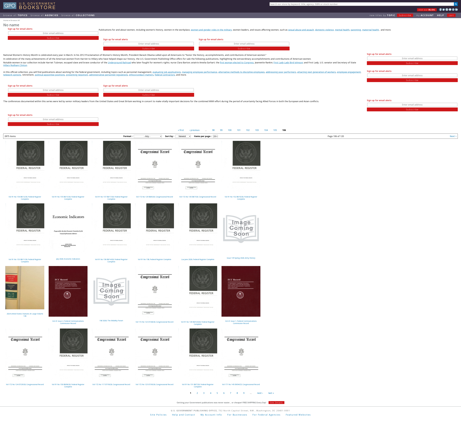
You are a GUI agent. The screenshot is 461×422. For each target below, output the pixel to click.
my (425, 15)
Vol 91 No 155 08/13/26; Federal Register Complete (68, 198)
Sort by (169, 136)
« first (181, 130)
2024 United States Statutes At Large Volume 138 (25, 315)
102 (248, 130)
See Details (276, 402)
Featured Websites (298, 414)
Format (127, 136)
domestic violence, (324, 29)
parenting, (356, 29)
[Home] (30, 8)
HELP (440, 15)
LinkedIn (456, 9)
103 (257, 130)
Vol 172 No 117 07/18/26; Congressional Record (111, 384)
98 (213, 130)
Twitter (443, 9)
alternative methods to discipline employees (241, 72)
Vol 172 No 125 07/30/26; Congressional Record (154, 384)
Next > (453, 136)
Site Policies (158, 414)
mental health (342, 29)
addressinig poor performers (281, 72)
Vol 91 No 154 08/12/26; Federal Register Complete (25, 198)
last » (271, 393)
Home (6, 20)
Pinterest (453, 9)
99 (221, 130)
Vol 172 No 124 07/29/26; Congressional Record (25, 384)
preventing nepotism (77, 74)
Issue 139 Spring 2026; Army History (241, 258)
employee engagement (349, 72)
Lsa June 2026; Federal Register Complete (197, 259)
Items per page (202, 136)
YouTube (450, 9)
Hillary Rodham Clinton (15, 65)
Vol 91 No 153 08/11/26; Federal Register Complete (25, 260)
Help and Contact (183, 414)
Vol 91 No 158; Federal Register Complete (154, 259)
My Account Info (211, 414)
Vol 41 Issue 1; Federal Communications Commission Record (241, 322)
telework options (12, 74)
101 (239, 130)
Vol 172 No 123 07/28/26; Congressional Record (154, 322)
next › (260, 393)
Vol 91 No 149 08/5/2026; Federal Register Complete (197, 323)
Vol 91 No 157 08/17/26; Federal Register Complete (111, 198)
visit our (427, 9)
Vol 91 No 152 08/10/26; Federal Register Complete (241, 198)
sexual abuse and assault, (301, 29)
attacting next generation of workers (316, 72)
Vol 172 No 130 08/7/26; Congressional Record (197, 197)
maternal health (370, 29)
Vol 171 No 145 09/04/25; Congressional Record (241, 384)
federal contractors (165, 74)
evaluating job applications (167, 72)
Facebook (440, 9)
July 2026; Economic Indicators (68, 259)
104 (266, 130)
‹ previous (194, 130)
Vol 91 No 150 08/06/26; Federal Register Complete (68, 385)
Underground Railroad (119, 62)
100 (229, 130)
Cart (451, 15)
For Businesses (237, 414)
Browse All (15, 15)
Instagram (446, 9)
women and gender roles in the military (211, 29)
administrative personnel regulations (108, 74)
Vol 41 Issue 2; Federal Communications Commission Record (68, 322)
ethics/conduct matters (141, 74)
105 (275, 130)
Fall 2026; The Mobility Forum (111, 320)
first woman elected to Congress (237, 62)
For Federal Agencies (266, 414)
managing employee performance (199, 72)
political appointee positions (50, 74)
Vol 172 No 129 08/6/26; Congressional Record (154, 197)
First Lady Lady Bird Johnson (288, 62)
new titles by (390, 15)
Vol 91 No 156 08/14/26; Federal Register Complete (111, 260)
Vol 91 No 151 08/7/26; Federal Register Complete (197, 385)
